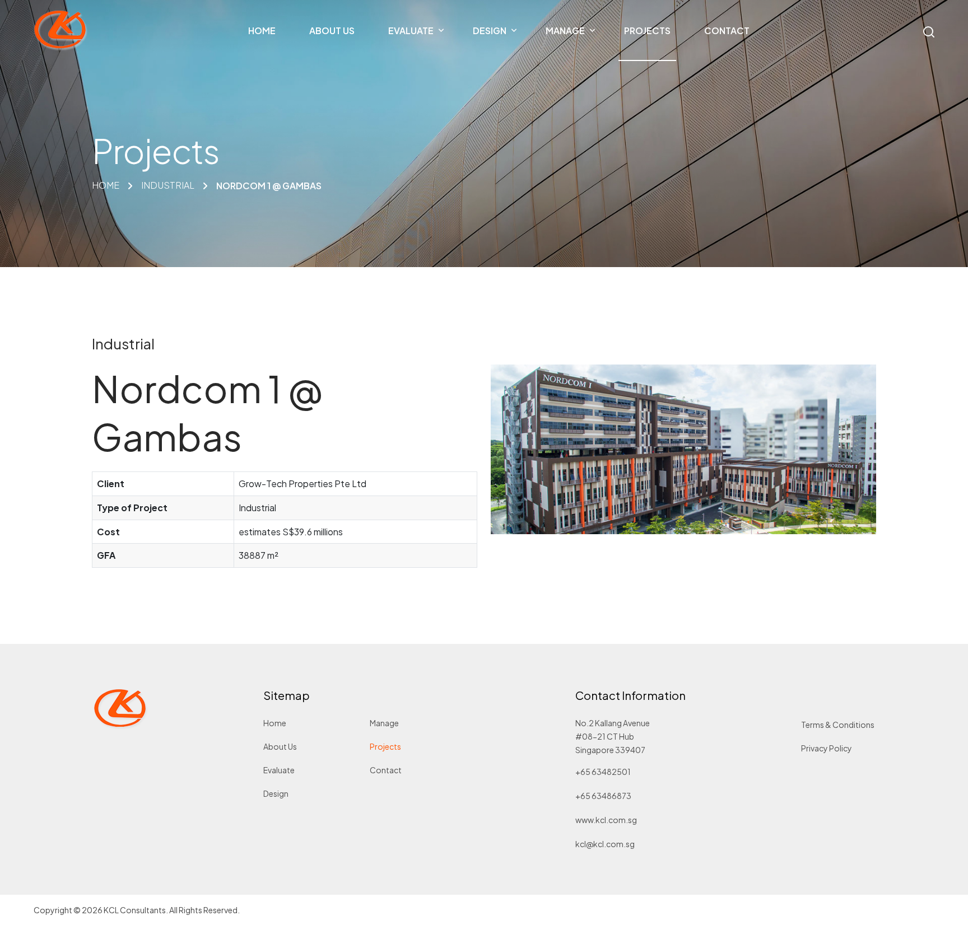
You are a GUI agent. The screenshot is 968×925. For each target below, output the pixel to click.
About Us (280, 746)
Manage (384, 723)
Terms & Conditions (837, 725)
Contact (386, 770)
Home (274, 723)
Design (275, 793)
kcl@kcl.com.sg (605, 844)
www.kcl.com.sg (606, 820)
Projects (385, 746)
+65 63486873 (603, 796)
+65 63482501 (603, 772)
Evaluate (279, 770)
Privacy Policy (826, 748)
